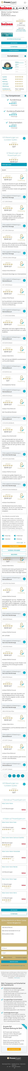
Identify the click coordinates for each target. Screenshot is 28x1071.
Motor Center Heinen (7, 803)
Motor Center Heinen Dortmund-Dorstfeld (13, 837)
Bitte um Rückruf (8, 957)
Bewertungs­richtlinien (6, 1064)
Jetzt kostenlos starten (14, 1049)
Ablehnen (14, 554)
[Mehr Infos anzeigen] (7, 66)
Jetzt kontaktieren (14, 50)
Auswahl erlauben (14, 550)
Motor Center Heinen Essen (9, 822)
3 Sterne (17, 66)
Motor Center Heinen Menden (10, 867)
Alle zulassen (14, 546)
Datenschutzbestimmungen (16, 965)
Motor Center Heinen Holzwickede (11, 851)
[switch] (15, 535)
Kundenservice (6, 89)
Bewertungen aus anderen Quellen (21, 30)
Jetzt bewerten (14, 43)
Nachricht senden (14, 961)
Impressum (14, 1065)
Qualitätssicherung (15, 1064)
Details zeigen (20, 542)
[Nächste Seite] (22, 775)
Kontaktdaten (12, 56)
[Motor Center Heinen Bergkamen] (7, 23)
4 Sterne (17, 64)
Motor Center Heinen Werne (9, 893)
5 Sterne (17, 62)
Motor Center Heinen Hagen (9, 879)
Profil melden (17, 977)
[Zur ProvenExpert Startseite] (8, 3)
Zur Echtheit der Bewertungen (14, 39)
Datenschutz (22, 1064)
